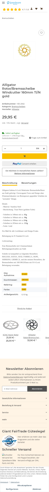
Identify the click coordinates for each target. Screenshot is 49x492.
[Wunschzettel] (36, 8)
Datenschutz (15, 482)
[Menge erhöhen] (44, 148)
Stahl (24, 284)
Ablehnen (37, 489)
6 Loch (24, 274)
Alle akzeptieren (24, 485)
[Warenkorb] (41, 8)
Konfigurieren (12, 489)
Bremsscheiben (18, 106)
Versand (24, 123)
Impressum (4, 482)
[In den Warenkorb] (4, 26)
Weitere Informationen (24, 173)
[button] (31, 8)
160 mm (25, 280)
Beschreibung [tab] (9, 183)
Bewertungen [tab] (28, 183)
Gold (23, 289)
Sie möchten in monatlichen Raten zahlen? (24, 172)
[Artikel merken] (41, 33)
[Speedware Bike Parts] (14, 3)
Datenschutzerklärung (13, 377)
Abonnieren (37, 389)
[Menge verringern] (5, 148)
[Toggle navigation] (3, 1)
